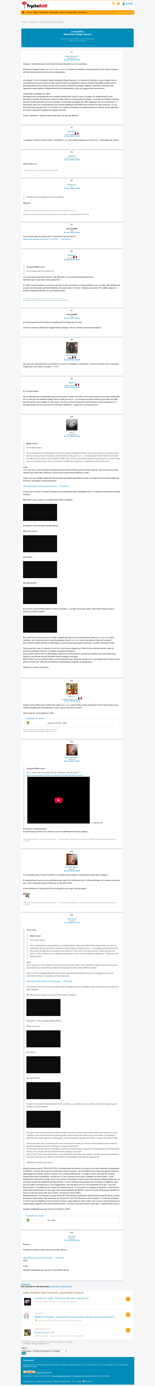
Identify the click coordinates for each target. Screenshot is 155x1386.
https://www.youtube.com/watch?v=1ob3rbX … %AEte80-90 (47, 239)
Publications (82, 12)
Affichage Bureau (28, 1381)
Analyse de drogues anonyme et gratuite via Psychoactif (43, 298)
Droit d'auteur (27, 1376)
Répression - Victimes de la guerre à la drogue (47, 22)
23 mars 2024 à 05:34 (72, 232)
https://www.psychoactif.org (61, 1376)
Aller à (24, 1348)
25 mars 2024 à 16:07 (72, 761)
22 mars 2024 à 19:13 (72, 136)
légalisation (50, 69)
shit (27, 399)
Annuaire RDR (71, 12)
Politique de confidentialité (61, 1381)
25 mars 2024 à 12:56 (72, 436)
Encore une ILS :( (42, 1332)
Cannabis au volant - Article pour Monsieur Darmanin (60, 1298)
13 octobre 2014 (63, 1336)
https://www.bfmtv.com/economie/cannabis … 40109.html (46, 486)
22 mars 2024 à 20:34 (72, 160)
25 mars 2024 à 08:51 (72, 260)
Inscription (129, 12)
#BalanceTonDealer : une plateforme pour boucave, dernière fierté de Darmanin (73, 1317)
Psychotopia (53, 12)
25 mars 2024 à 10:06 (72, 387)
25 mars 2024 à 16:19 (72, 871)
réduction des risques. (30, 1366)
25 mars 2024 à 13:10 (72, 701)
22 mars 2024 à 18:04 (72, 60)
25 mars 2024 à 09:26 (72, 360)
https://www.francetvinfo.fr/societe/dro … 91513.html (43, 1258)
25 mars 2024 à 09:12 (72, 318)
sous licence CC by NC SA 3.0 (84, 1376)
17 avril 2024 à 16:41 (72, 1240)
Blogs (36, 12)
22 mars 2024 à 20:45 (72, 188)
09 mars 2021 (66, 1321)
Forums (29, 12)
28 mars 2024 (62, 1302)
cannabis (61, 69)
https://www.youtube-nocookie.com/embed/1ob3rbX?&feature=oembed (54, 775)
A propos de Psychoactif (44, 1381)
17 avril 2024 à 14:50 (72, 922)
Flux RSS (88, 1381)
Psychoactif (25, 1342)
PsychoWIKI (43, 12)
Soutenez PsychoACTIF (43, 1372)
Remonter (26, 1284)
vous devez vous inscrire (61, 1286)
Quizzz (62, 12)
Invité (129, 3)
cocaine (67, 705)
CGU (73, 1381)
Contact (78, 1381)
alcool (65, 140)
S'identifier (120, 12)
